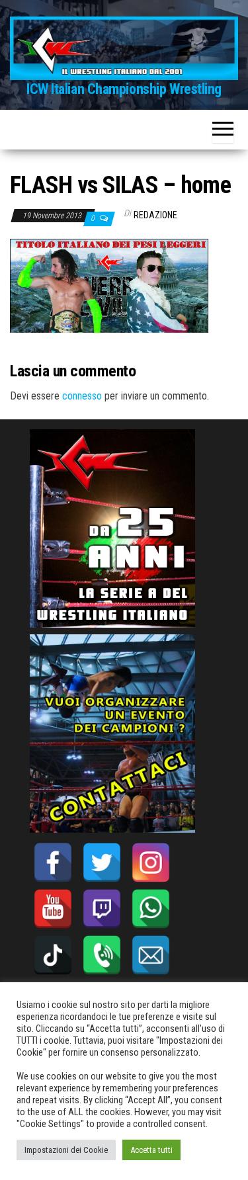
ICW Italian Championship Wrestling (124, 89)
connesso (82, 396)
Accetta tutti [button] (151, 1150)
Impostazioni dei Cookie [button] (66, 1150)
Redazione (155, 215)
